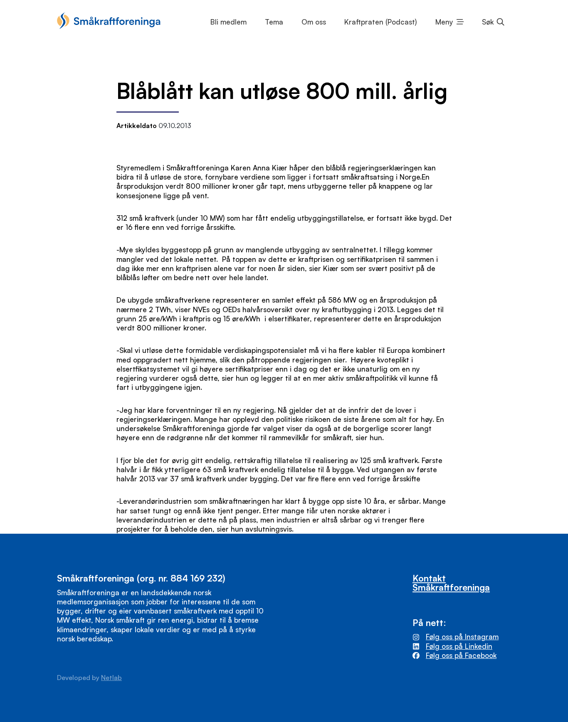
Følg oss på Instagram (462, 636)
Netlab (111, 677)
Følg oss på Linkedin (459, 646)
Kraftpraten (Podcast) (380, 21)
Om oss (313, 21)
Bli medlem (228, 21)
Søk (488, 21)
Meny (444, 21)
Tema (274, 21)
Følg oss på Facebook (461, 655)
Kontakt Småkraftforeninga (451, 582)
